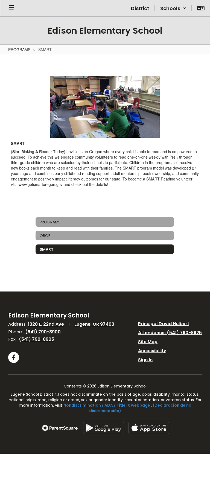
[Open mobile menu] (11, 8)
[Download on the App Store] (148, 428)
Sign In (145, 360)
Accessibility (152, 351)
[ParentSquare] (60, 428)
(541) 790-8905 (36, 339)
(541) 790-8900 (43, 332)
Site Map (148, 342)
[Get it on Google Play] (103, 428)
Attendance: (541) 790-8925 (170, 333)
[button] (173, 8)
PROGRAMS (19, 49)
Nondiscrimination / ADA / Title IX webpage (106, 405)
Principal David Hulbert (163, 323)
